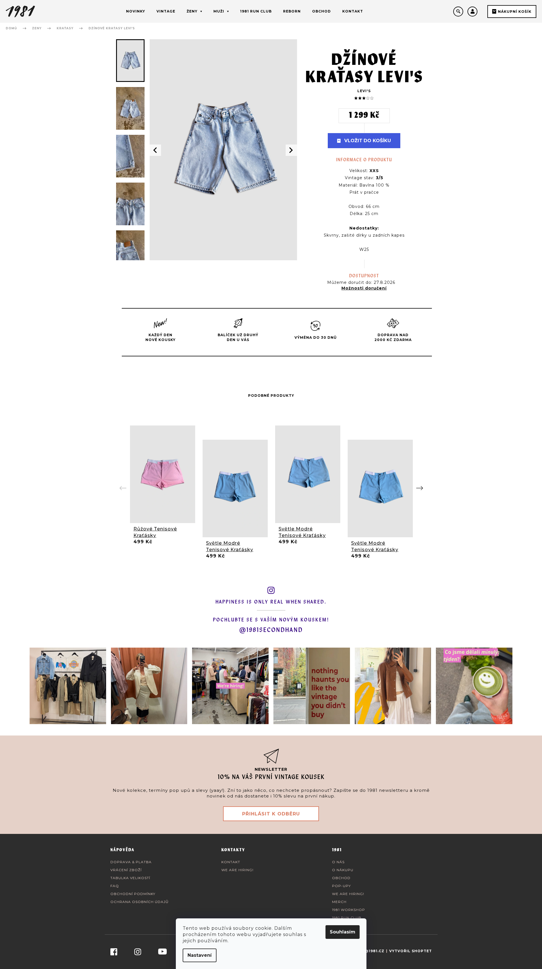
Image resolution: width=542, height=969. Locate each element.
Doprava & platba (131, 862)
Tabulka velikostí (130, 878)
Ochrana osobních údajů (139, 902)
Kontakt (230, 862)
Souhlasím (342, 932)
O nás (338, 862)
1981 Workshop (348, 910)
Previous (123, 488)
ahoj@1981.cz (368, 951)
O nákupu (342, 870)
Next (419, 488)
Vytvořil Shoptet (410, 951)
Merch (339, 902)
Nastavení (199, 955)
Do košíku (377, 140)
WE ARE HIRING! (237, 870)
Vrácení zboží (126, 870)
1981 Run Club (346, 918)
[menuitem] (135, 11)
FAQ (114, 886)
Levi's (364, 91)
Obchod (341, 878)
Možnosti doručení (364, 288)
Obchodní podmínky (132, 894)
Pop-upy (341, 886)
